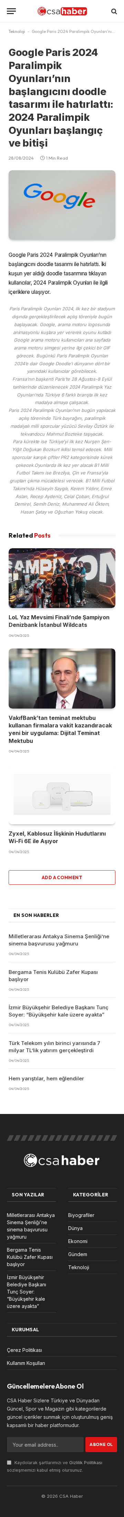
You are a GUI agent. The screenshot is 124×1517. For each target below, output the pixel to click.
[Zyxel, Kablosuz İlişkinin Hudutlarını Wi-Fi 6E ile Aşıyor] (62, 794)
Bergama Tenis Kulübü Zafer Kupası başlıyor (30, 1257)
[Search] (113, 11)
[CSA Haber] (62, 11)
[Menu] (11, 11)
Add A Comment (62, 877)
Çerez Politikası (24, 1350)
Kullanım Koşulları (26, 1363)
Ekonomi (77, 1241)
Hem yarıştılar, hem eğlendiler (46, 1078)
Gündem (77, 1254)
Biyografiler (81, 1215)
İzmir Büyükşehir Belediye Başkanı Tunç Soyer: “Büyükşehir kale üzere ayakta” (26, 1291)
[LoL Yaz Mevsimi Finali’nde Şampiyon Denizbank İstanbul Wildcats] (62, 578)
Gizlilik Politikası (85, 1462)
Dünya (75, 1228)
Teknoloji (17, 31)
